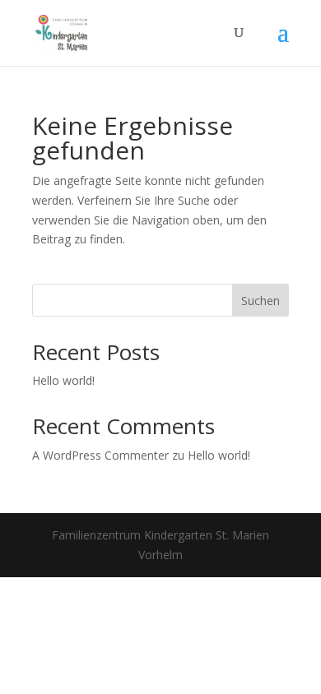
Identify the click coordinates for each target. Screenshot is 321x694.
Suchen (260, 300)
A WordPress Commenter (100, 455)
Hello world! (63, 380)
